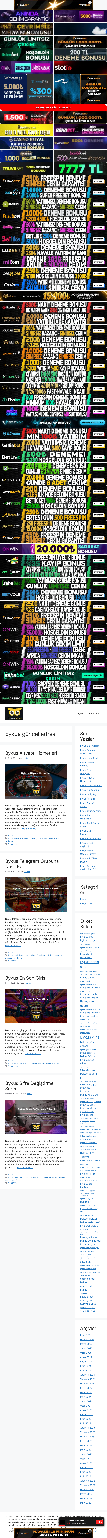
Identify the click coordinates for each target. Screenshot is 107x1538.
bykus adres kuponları (89, 948)
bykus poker (84, 1164)
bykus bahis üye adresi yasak (90, 974)
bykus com (84, 1019)
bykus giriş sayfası (88, 1050)
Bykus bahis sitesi (89, 964)
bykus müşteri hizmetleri (90, 1133)
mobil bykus (86, 1300)
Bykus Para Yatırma (87, 1154)
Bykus (80, 713)
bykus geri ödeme (86, 1026)
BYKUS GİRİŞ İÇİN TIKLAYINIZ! (53, 107)
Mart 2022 (85, 1503)
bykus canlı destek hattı (18, 955)
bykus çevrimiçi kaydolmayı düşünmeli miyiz (89, 1258)
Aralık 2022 (86, 1463)
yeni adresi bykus (87, 1308)
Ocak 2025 (85, 1352)
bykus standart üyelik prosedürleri (87, 1194)
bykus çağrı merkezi (87, 1254)
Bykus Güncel (88, 1056)
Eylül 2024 (85, 1370)
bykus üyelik (85, 1262)
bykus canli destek (88, 984)
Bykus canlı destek (87, 1003)
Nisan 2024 (86, 1392)
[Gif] (53, 296)
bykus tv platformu (86, 1215)
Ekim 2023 (85, 1419)
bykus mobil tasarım (87, 1126)
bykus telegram (86, 1199)
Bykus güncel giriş (87, 1070)
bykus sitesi (85, 1177)
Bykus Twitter (88, 1218)
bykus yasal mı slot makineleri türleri (90, 1233)
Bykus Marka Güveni (91, 785)
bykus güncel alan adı (87, 1067)
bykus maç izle (87, 1105)
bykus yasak (84, 1230)
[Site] (53, 181)
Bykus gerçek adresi (88, 1029)
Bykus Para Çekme (90, 1160)
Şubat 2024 (86, 1401)
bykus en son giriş (16, 1063)
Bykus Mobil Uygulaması (90, 1129)
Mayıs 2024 (86, 1388)
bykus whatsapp (89, 1226)
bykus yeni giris (87, 1244)
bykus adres (86, 936)
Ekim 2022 (85, 1472)
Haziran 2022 (87, 1489)
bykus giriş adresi (33, 1063)
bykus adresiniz (85, 944)
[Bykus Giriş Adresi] (14, 713)
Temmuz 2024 (87, 1379)
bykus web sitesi (90, 1222)
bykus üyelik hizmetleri (89, 1265)
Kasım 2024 (86, 1361)
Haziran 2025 (87, 1339)
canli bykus (85, 1275)
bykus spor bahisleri (86, 1185)
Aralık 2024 (86, 1357)
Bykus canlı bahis (88, 994)
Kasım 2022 (86, 1467)
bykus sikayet (87, 1173)
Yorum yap (13, 844)
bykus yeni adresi (90, 1240)
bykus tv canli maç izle (89, 1210)
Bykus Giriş (94, 713)
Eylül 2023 (85, 1423)
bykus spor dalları (87, 1191)
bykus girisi (85, 1033)
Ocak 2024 (86, 1405)
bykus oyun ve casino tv (88, 1149)
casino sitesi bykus (87, 1280)
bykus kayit (85, 1088)
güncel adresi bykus (88, 1288)
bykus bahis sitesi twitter (88, 971)
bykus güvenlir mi (89, 1075)
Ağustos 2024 (87, 1375)
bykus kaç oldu (89, 1094)
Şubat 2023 (86, 1454)
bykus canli (85, 981)
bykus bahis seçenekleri (86, 956)
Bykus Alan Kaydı (89, 758)
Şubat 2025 (86, 1348)
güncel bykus (85, 1293)
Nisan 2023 (86, 1445)
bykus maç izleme (89, 1108)
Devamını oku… (30, 828)
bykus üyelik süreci (88, 1269)
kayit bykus (87, 1296)
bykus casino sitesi (89, 1016)
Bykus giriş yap (87, 1053)
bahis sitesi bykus (87, 933)
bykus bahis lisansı (86, 951)
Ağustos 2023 (87, 1428)
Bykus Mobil (86, 1114)
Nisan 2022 (86, 1498)
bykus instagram (89, 1084)
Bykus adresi (88, 940)
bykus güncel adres (38, 838)
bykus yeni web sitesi (87, 1251)
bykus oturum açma (88, 1143)
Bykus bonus (87, 977)
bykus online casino (86, 1139)
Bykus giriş (90, 1037)
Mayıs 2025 (86, 1344)
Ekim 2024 (85, 1366)
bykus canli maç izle (90, 987)
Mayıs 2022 (86, 1494)
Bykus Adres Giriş (89, 790)
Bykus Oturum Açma (91, 811)
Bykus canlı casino (89, 997)
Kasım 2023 (86, 1414)
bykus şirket (97, 1272)
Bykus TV (85, 1201)
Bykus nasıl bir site (88, 1136)
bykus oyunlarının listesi (88, 1146)
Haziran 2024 (87, 1383)
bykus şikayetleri (85, 1272)
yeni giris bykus (87, 1311)
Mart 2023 (85, 1450)
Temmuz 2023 (87, 1432)
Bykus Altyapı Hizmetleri (31, 753)
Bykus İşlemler (87, 798)
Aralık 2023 (86, 1410)
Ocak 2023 (86, 1458)
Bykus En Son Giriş (25, 978)
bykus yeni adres (89, 1237)
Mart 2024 (85, 1397)
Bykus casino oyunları (90, 1013)
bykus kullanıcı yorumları (90, 1102)
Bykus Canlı (85, 991)
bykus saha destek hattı (88, 1171)
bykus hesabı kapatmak (88, 1081)
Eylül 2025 (85, 1335)
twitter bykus (88, 1304)
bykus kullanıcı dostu (87, 1098)
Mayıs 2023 (86, 1441)
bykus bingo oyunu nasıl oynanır (22, 1177)
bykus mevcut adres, (87, 1112)
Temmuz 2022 (87, 1485)
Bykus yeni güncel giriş (89, 1248)
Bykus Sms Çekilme (90, 746)
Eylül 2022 (85, 1476)
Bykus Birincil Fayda (90, 838)
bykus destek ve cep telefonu (90, 1023)
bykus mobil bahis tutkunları (89, 1118)
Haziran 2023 (87, 1436)
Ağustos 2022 (87, 1480)
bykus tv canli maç (88, 1205)
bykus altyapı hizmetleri (18, 838)
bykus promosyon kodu (90, 1167)
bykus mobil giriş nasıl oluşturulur (87, 1122)
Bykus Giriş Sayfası (90, 794)
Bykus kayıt (85, 1091)
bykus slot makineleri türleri (89, 1181)
